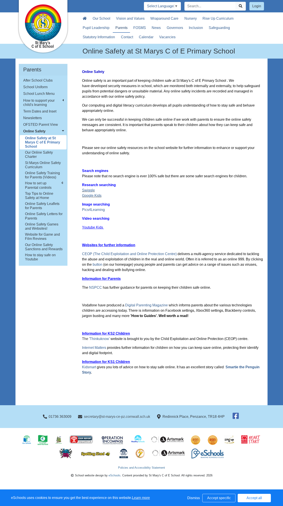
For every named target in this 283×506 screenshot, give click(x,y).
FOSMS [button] (139, 28)
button (97, 264)
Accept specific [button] (219, 498)
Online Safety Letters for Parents (44, 216)
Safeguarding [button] (219, 28)
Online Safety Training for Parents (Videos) (42, 175)
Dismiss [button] (193, 498)
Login (256, 6)
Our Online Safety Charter (39, 154)
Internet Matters (94, 347)
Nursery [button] (190, 18)
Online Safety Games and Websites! (41, 226)
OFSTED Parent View (40, 124)
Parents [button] (121, 28)
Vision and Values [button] (130, 18)
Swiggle (88, 190)
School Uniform (35, 87)
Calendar (146, 37)
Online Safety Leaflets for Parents (42, 206)
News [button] (156, 28)
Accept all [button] (254, 498)
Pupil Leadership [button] (96, 28)
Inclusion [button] (196, 28)
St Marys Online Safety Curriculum (43, 165)
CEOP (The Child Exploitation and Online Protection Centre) (130, 254)
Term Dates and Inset (39, 111)
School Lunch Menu (39, 93)
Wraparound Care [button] (164, 18)
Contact (127, 37)
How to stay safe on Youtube (40, 257)
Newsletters (32, 118)
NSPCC (95, 287)
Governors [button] (175, 28)
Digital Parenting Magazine (146, 305)
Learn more (141, 498)
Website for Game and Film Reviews (42, 237)
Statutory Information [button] (99, 37)
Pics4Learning (93, 210)
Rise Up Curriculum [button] (218, 18)
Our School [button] (101, 18)
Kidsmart (89, 367)
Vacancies (167, 37)
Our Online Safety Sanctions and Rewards (44, 247)
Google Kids (91, 195)
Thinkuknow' (100, 339)
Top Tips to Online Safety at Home (39, 196)
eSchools (114, 475)
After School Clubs (38, 80)
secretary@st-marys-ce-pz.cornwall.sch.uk (117, 416)
